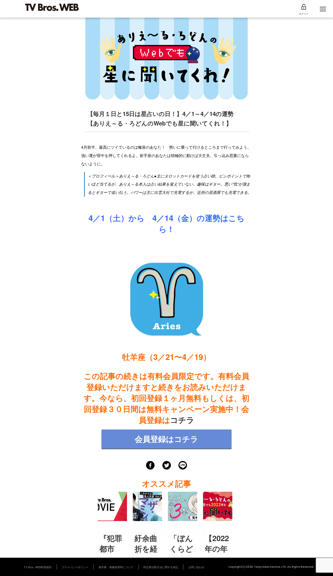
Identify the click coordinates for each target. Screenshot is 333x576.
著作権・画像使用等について (115, 567)
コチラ (182, 419)
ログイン (304, 13)
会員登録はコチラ (166, 438)
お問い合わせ (196, 567)
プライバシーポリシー (75, 567)
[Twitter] (166, 465)
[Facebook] (150, 465)
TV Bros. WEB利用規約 (38, 567)
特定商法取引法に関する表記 (160, 567)
